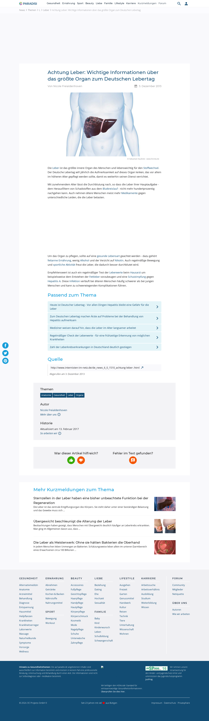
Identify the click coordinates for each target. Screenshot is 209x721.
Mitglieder (177, 589)
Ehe (97, 594)
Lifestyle (119, 3)
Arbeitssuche (148, 585)
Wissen (145, 607)
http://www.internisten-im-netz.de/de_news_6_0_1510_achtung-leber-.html (95, 367)
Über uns (179, 603)
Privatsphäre (184, 702)
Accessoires (77, 585)
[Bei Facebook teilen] (5, 345)
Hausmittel (25, 611)
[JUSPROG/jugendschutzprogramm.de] (156, 668)
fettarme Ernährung (59, 260)
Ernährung (68, 3)
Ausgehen (125, 585)
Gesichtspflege (79, 594)
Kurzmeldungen (147, 3)
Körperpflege (78, 611)
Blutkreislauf (110, 188)
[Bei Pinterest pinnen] (5, 361)
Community (178, 585)
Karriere (131, 3)
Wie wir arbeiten (181, 614)
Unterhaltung (127, 625)
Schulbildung (101, 636)
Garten (123, 594)
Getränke (50, 589)
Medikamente (129, 193)
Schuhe (75, 633)
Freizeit (123, 589)
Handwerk (125, 602)
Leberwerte (116, 272)
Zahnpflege (77, 642)
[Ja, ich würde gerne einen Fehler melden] (133, 460)
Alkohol (84, 260)
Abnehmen (51, 585)
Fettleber (94, 276)
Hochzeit (99, 598)
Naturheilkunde (27, 638)
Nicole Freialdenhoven (53, 410)
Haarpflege (77, 598)
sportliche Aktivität (64, 264)
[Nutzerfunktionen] (186, 3)
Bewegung (51, 618)
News (22, 10)
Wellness (24, 651)
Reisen (123, 611)
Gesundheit (53, 3)
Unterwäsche (78, 638)
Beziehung (100, 585)
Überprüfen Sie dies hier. (113, 691)
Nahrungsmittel (53, 602)
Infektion (74, 281)
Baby (97, 618)
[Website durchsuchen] (179, 3)
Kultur (123, 607)
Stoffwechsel (151, 168)
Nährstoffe (51, 598)
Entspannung (26, 607)
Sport (80, 3)
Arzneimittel (25, 594)
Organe (79, 395)
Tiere (122, 620)
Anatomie (46, 395)
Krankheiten (25, 620)
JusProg (149, 679)
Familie (108, 3)
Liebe (99, 3)
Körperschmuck (79, 616)
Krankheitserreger (29, 625)
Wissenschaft (127, 629)
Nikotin (119, 260)
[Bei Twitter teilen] (5, 353)
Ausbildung (147, 594)
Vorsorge (24, 647)
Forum (162, 3)
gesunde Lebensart (108, 256)
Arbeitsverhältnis (150, 589)
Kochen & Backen (54, 594)
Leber (46, 10)
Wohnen (124, 633)
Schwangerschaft (104, 640)
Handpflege (77, 602)
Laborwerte (25, 629)
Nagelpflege (77, 629)
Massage (24, 633)
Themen (32, 10)
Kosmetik (76, 620)
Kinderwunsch (102, 627)
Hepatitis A (54, 281)
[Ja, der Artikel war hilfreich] (71, 460)
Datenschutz (170, 702)
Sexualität (100, 602)
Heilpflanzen (25, 616)
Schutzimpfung (137, 276)
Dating (98, 589)
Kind (97, 623)
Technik (124, 616)
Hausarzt (135, 272)
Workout (50, 623)
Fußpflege (76, 589)
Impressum (156, 702)
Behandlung (25, 598)
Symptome (25, 642)
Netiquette (178, 594)
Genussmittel (127, 598)
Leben (98, 631)
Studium (145, 598)
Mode (74, 625)
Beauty (89, 3)
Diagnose (24, 602)
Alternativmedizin (28, 585)
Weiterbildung (149, 602)
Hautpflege (77, 607)
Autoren (176, 609)
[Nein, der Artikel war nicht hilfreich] (81, 460)
